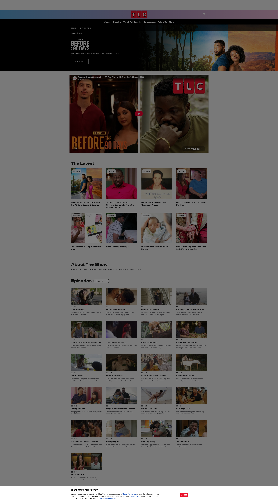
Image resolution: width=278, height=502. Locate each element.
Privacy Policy (134, 496)
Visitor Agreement (129, 494)
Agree (184, 495)
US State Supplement (108, 498)
